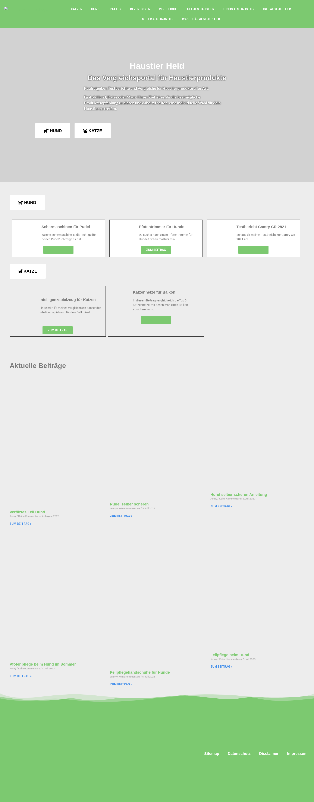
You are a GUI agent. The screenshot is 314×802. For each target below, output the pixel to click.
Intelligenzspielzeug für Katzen (68, 300)
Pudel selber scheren (129, 504)
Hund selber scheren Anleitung (238, 494)
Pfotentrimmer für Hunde (161, 227)
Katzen (76, 9)
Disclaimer (269, 753)
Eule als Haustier (199, 9)
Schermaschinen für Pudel (65, 227)
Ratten (116, 9)
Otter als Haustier (157, 19)
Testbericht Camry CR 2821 (261, 227)
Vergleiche (168, 9)
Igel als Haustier (277, 9)
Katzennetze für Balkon (154, 292)
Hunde (96, 9)
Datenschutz (239, 753)
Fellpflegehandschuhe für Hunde (140, 672)
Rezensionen (140, 9)
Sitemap (211, 753)
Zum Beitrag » (21, 523)
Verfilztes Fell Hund (27, 512)
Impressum (297, 753)
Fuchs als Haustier (238, 9)
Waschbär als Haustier (201, 19)
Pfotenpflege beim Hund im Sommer (43, 664)
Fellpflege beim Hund (229, 655)
